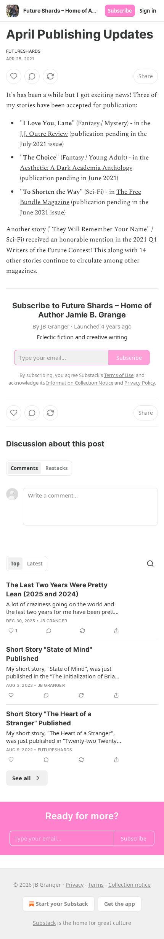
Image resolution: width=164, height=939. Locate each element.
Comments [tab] (24, 468)
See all (21, 778)
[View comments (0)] (32, 76)
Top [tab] (15, 563)
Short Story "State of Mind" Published (49, 654)
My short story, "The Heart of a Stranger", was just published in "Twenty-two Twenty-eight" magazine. (62, 736)
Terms (96, 884)
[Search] (150, 563)
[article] (82, 607)
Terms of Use (118, 375)
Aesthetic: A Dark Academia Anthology (76, 168)
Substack (44, 922)
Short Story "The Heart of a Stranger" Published (49, 718)
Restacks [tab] (56, 468)
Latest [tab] (35, 563)
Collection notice (129, 884)
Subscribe (120, 10)
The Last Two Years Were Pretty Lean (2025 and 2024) (57, 589)
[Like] (13, 76)
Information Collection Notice (79, 382)
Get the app (119, 903)
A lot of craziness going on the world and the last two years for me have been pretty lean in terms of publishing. (61, 607)
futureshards (23, 51)
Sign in (148, 10)
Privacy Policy (139, 382)
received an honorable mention (70, 240)
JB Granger (53, 620)
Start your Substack (62, 903)
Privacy (75, 884)
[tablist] (39, 468)
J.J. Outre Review (44, 134)
